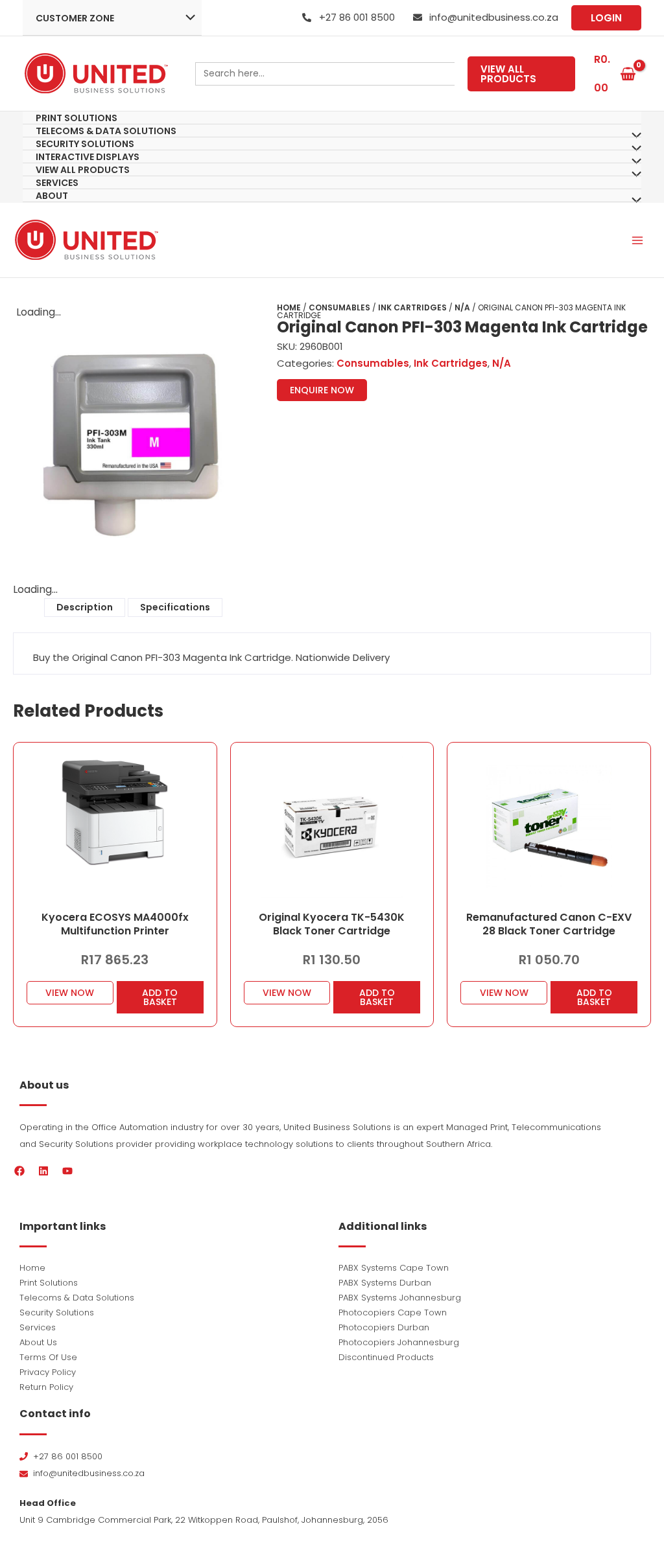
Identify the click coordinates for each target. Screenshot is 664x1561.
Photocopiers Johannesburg (398, 1342)
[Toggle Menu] (186, 18)
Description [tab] (84, 607)
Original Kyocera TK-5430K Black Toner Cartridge (332, 924)
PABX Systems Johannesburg (399, 1297)
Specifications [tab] (175, 607)
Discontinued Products (386, 1357)
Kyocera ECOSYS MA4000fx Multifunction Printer (115, 924)
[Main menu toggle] (637, 239)
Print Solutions (48, 1283)
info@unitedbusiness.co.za (493, 17)
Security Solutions (56, 1312)
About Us (38, 1342)
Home (289, 307)
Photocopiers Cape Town (392, 1312)
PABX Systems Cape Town (393, 1268)
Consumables (339, 307)
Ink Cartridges (412, 307)
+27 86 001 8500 (357, 17)
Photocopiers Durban (383, 1327)
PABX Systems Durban (384, 1283)
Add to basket (160, 997)
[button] (606, 17)
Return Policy (46, 1387)
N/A (462, 307)
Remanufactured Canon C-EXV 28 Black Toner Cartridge (549, 924)
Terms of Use (48, 1357)
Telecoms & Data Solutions (76, 1297)
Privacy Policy (47, 1372)
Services (37, 1327)
